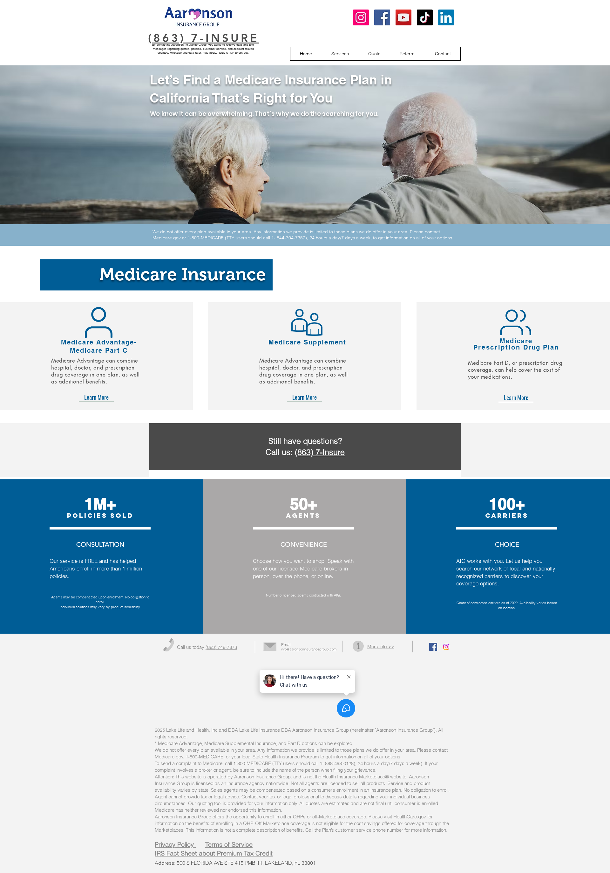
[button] (340, 53)
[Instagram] (361, 17)
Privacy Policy (175, 844)
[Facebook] (382, 17)
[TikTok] (425, 17)
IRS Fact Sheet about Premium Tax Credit (214, 853)
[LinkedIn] (446, 17)
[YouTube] (403, 17)
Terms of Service (229, 844)
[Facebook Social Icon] (433, 647)
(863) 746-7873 (221, 647)
